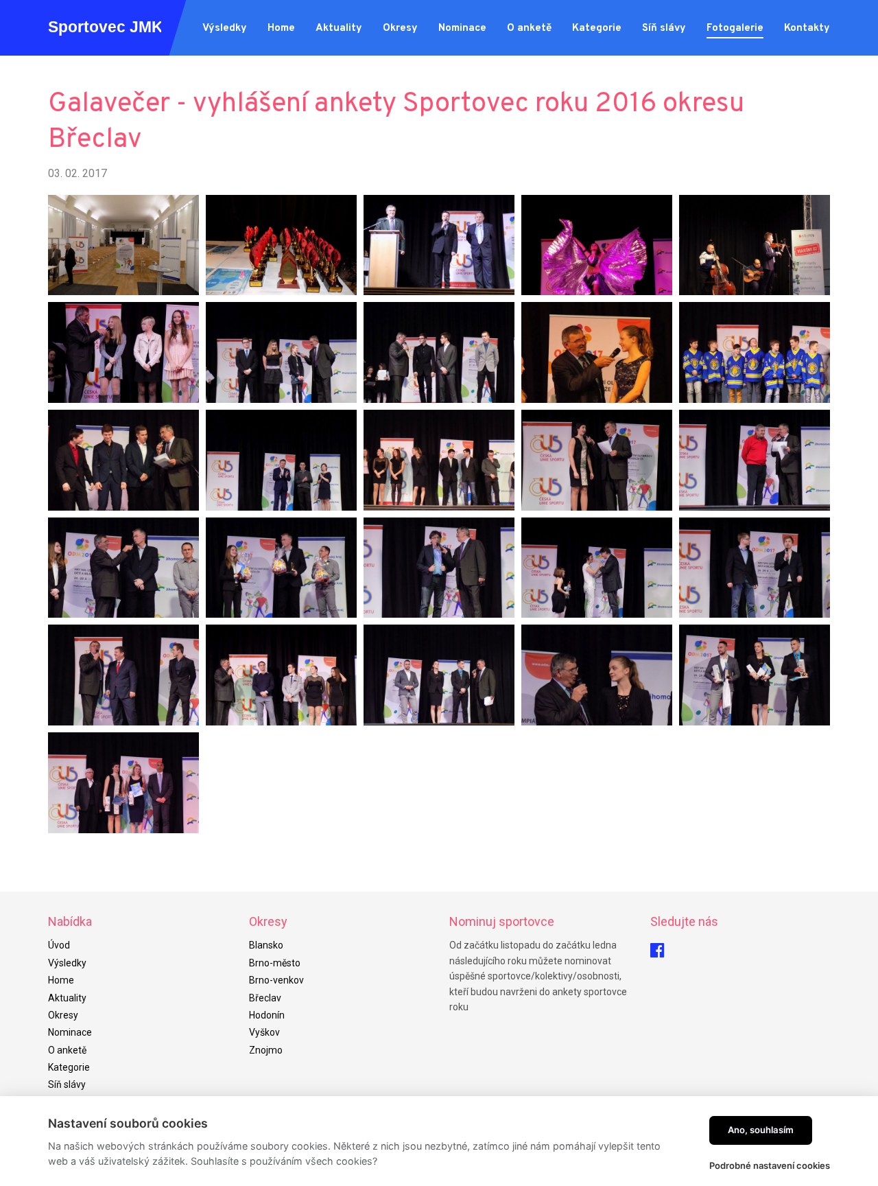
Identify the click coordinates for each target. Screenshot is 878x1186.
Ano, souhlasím (761, 1129)
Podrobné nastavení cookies (769, 1165)
